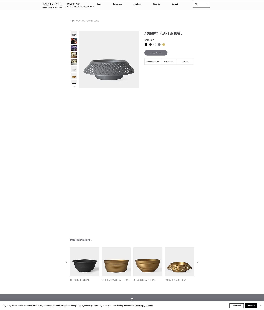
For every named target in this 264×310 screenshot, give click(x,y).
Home (73, 20)
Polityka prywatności (144, 305)
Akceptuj (251, 305)
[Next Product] (197, 261)
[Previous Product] (66, 261)
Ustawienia (236, 305)
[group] (132, 266)
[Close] (260, 305)
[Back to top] (131, 298)
